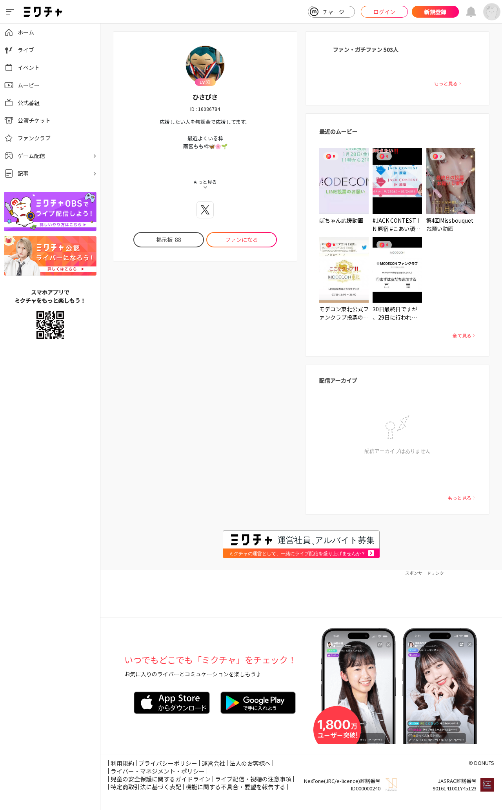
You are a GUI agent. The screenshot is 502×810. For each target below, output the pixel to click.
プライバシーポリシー (167, 763)
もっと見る (446, 83)
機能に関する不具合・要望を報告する (236, 787)
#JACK (381, 220)
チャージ (333, 12)
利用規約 (122, 763)
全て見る (462, 335)
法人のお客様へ (250, 763)
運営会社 (213, 763)
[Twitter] (205, 210)
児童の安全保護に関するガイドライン (161, 779)
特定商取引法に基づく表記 (146, 787)
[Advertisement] (301, 593)
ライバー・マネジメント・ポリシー (158, 771)
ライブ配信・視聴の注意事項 (253, 779)
